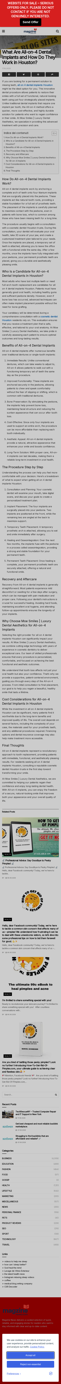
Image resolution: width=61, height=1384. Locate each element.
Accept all (30, 1355)
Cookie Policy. (37, 1346)
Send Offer (30, 22)
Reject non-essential (30, 1364)
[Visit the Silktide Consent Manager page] (50, 1373)
